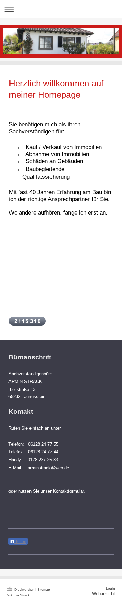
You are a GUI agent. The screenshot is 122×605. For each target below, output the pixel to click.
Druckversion (24, 589)
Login (110, 588)
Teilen (20, 541)
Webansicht (103, 593)
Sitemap (43, 589)
